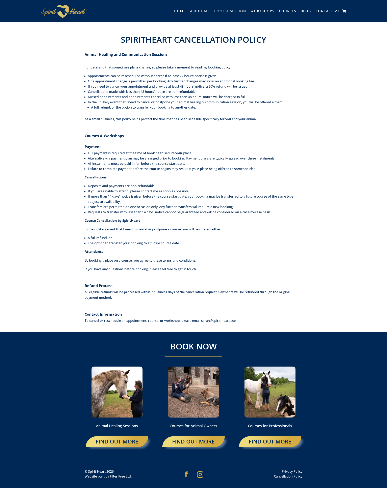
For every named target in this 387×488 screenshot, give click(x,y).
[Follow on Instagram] (200, 474)
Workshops (263, 11)
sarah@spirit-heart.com (219, 320)
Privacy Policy (292, 471)
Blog (306, 11)
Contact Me (328, 11)
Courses (287, 11)
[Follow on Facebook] (186, 474)
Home (180, 11)
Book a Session (230, 11)
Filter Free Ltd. (121, 476)
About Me (200, 11)
